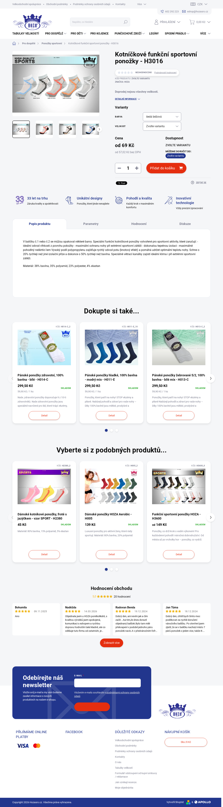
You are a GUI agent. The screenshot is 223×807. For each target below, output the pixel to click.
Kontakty (120, 4)
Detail (44, 415)
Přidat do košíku (162, 168)
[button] (106, 430)
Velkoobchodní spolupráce (26, 4)
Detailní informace (126, 99)
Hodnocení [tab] (139, 224)
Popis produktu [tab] (39, 224)
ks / (186, 742)
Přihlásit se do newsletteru (92, 706)
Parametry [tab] (90, 224)
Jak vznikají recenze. (126, 782)
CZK (200, 4)
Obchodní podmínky (57, 4)
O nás (118, 762)
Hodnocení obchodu (111, 588)
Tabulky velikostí (124, 767)
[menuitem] (27, 33)
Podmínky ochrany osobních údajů (91, 4)
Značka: (122, 82)
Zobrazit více (112, 642)
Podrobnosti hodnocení (165, 72)
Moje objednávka (124, 787)
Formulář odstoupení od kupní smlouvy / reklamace (136, 775)
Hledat (125, 22)
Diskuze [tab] (185, 224)
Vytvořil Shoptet (175, 802)
